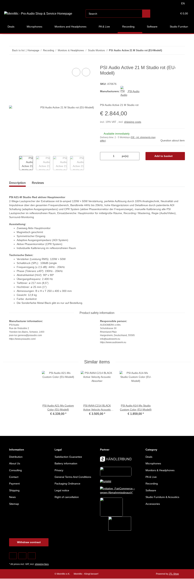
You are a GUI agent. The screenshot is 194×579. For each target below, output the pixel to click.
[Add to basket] (12, 63)
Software (151, 490)
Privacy (59, 470)
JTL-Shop (174, 574)
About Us (14, 463)
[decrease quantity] (104, 156)
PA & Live (151, 476)
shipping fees (42, 564)
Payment (14, 483)
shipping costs (132, 121)
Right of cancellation (67, 497)
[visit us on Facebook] (13, 555)
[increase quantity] (135, 156)
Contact (13, 476)
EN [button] (183, 3)
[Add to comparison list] (76, 72)
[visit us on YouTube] (22, 555)
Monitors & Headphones (160, 470)
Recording (152, 483)
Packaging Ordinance (67, 483)
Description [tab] (17, 182)
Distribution (16, 456)
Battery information (66, 463)
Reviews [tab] (38, 182)
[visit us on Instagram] (32, 555)
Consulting (15, 470)
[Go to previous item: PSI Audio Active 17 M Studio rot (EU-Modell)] (173, 50)
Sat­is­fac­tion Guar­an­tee (68, 456)
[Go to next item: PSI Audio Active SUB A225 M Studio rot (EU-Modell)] (181, 50)
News (12, 497)
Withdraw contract (29, 542)
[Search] (146, 13)
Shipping (14, 490)
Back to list (18, 50)
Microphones (153, 463)
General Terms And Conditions (73, 476)
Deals (149, 456)
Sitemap (14, 503)
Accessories (153, 503)
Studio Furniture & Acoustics (162, 497)
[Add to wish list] (86, 72)
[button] (160, 13)
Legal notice (62, 490)
